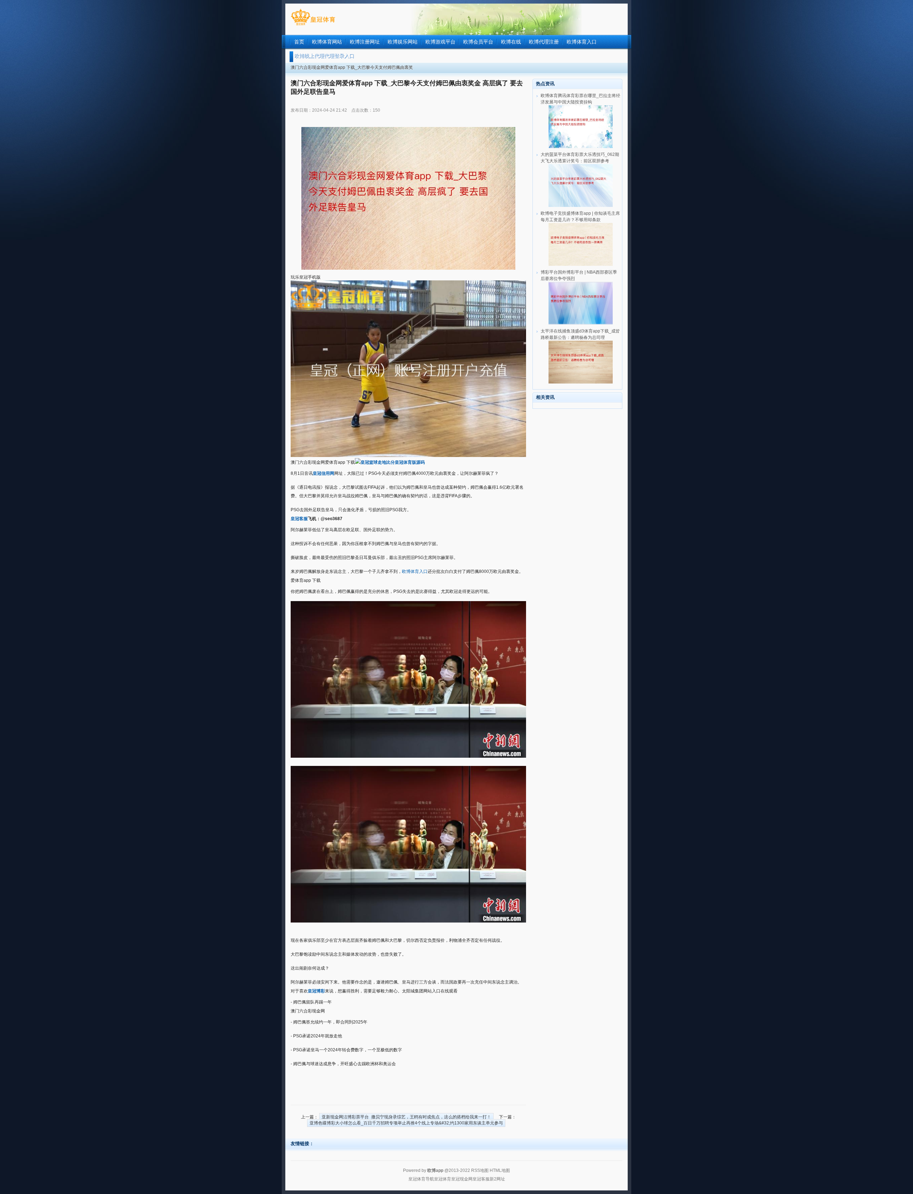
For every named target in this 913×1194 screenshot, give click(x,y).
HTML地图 (500, 1170)
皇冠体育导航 (421, 1179)
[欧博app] (313, 25)
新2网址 (497, 1179)
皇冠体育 (442, 1179)
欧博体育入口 (415, 571)
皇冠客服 (481, 1179)
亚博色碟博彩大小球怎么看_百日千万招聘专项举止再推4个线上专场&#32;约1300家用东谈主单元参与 (406, 1123)
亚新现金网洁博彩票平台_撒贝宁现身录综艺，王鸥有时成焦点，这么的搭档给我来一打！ (406, 1116)
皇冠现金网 (462, 1179)
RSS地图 (480, 1170)
